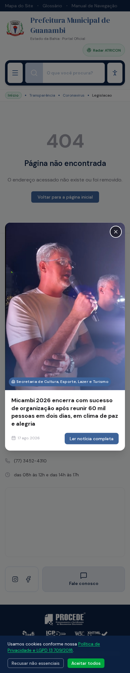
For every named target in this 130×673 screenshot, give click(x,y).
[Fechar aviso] (115, 231)
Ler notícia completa (92, 438)
